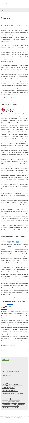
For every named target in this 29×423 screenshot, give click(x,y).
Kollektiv (6, 396)
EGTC (9, 384)
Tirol (20, 398)
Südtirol (14, 398)
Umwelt (5, 401)
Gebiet (12, 387)
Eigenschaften (17, 384)
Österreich (21, 404)
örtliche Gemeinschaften (10, 407)
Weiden (14, 404)
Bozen (4, 384)
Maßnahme (14, 396)
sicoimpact (14, 3)
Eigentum (5, 387)
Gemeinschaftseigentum (10, 390)
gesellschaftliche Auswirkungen (13, 393)
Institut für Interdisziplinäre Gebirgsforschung (15, 311)
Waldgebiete (6, 404)
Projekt (21, 396)
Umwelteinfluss (14, 401)
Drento (11, 417)
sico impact (6, 398)
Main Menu (7, 10)
